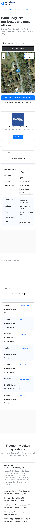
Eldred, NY (23, 320)
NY (16, 9)
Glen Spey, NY (24, 334)
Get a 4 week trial (18, 133)
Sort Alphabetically (17, 158)
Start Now (18, 137)
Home (3, 9)
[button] (17, 71)
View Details (24, 189)
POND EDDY (24, 9)
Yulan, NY (22, 396)
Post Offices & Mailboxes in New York (18, 97)
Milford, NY (23, 365)
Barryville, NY (24, 305)
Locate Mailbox (19, 48)
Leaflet (17, 92)
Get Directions (25, 193)
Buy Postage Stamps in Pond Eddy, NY (18, 102)
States (10, 9)
